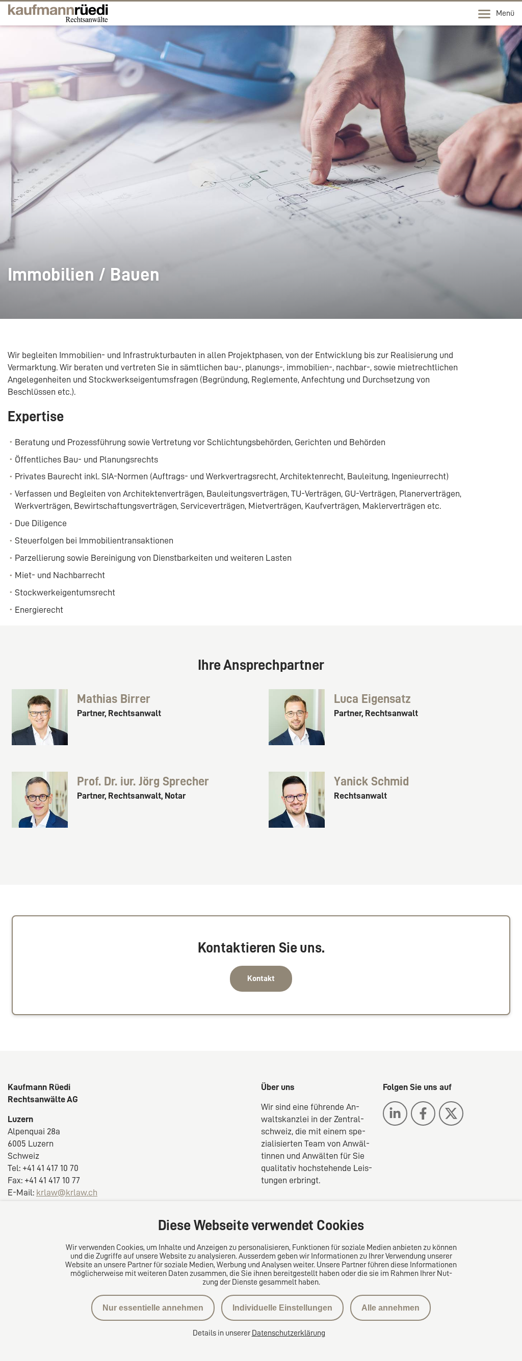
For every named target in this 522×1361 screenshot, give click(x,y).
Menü (505, 13)
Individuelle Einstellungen (282, 1307)
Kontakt (261, 978)
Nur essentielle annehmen (152, 1307)
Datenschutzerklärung (288, 1333)
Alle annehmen (390, 1307)
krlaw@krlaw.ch (66, 1192)
